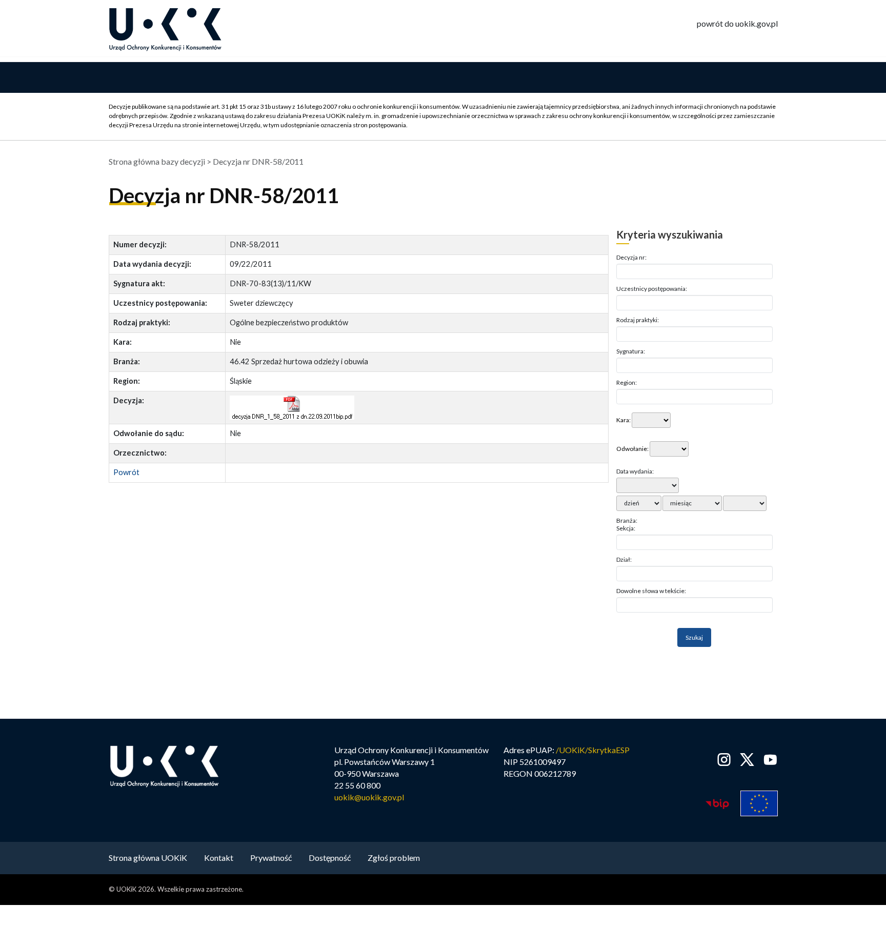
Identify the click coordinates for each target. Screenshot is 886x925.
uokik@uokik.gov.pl (369, 797)
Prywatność (271, 857)
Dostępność (330, 857)
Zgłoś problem (394, 857)
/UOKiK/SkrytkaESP (593, 750)
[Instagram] (724, 759)
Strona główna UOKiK (148, 857)
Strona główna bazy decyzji (157, 161)
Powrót (126, 472)
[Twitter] (747, 759)
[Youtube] (768, 759)
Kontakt (218, 857)
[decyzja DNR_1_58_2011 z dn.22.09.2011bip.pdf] (292, 408)
